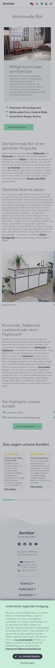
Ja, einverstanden (24, 639)
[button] (27, 656)
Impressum (11, 648)
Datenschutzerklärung (29, 648)
